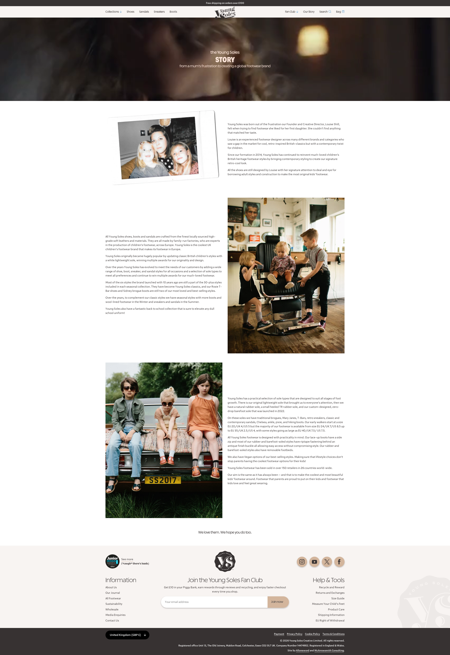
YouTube (314, 562)
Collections (112, 11)
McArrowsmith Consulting (329, 650)
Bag (338, 11)
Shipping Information (331, 615)
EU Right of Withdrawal (330, 620)
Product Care (336, 609)
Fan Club (290, 11)
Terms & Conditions (334, 634)
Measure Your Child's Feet (328, 604)
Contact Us (112, 620)
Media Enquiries (115, 615)
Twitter (327, 562)
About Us (111, 587)
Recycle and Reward (332, 587)
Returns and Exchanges (330, 592)
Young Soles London (225, 13)
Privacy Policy (294, 634)
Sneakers (159, 11)
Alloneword (302, 650)
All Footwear (113, 598)
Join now (277, 602)
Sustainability (113, 604)
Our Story (308, 11)
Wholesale (111, 609)
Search (323, 11)
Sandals (144, 11)
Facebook (339, 562)
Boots (173, 11)
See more (127, 559)
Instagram (302, 562)
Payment (279, 634)
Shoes (130, 11)
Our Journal (112, 592)
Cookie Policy (312, 634)
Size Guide (338, 598)
